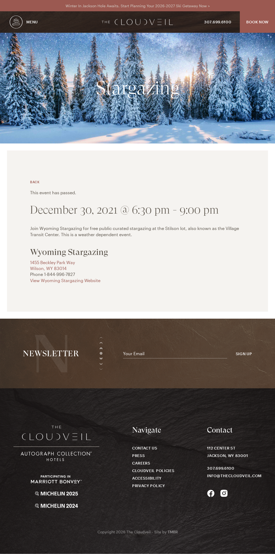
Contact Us (144, 448)
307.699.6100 (217, 22)
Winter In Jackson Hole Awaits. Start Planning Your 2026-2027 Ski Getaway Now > (138, 5)
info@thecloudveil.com (234, 475)
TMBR (173, 532)
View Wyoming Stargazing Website (65, 280)
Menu (32, 22)
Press (138, 455)
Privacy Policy (148, 485)
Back (34, 182)
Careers (141, 463)
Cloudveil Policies (153, 470)
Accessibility (147, 478)
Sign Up (244, 354)
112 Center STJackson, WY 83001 (227, 452)
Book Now (257, 22)
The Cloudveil (137, 22)
